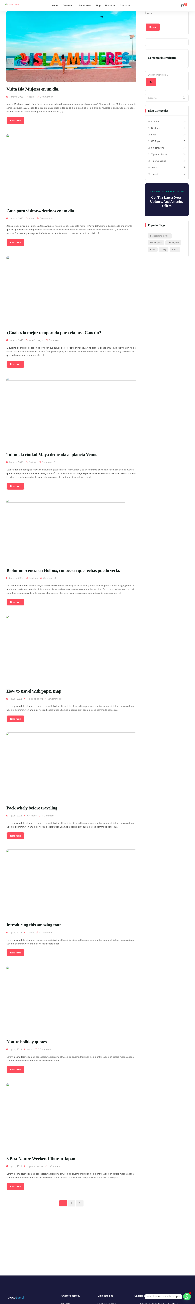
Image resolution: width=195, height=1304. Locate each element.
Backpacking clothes (159, 236)
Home (55, 5)
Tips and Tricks (35, 698)
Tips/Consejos (36, 340)
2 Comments (55, 698)
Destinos (67, 5)
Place (152, 249)
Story (163, 249)
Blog (98, 5)
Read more (15, 120)
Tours (31, 96)
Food (30, 1049)
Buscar (148, 13)
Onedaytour (173, 242)
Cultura (32, 462)
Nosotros (110, 5)
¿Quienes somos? (70, 1296)
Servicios (84, 5)
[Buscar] (151, 82)
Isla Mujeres (156, 242)
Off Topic (32, 815)
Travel (30, 932)
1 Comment (48, 815)
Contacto (125, 5)
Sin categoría (157, 147)
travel (175, 249)
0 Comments (45, 932)
